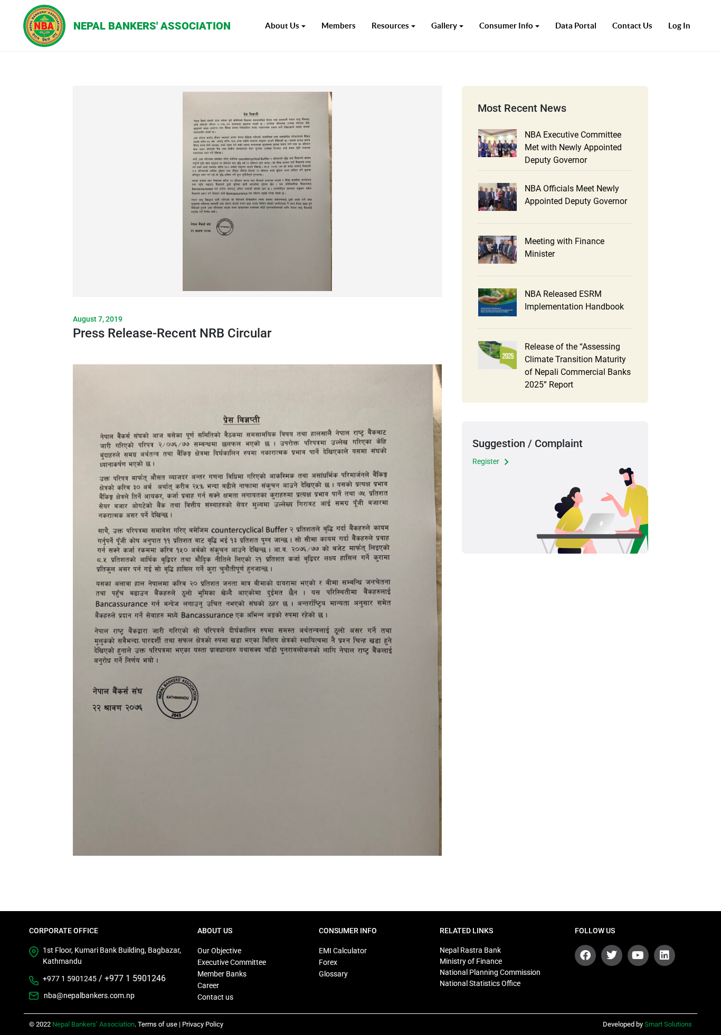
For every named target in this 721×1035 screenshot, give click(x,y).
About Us (282, 25)
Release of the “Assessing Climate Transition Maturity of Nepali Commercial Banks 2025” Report (578, 366)
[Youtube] (638, 955)
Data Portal (575, 25)
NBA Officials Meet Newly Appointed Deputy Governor (576, 194)
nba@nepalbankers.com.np (89, 995)
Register (485, 461)
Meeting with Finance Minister (564, 247)
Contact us (215, 997)
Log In (679, 25)
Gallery (444, 25)
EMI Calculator (343, 950)
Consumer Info (506, 25)
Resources (390, 25)
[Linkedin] (664, 955)
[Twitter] (611, 955)
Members (338, 25)
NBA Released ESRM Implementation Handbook (574, 300)
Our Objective (219, 950)
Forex (328, 962)
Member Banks (221, 974)
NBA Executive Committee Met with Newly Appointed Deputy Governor (573, 147)
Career (208, 985)
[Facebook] (585, 955)
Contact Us (632, 25)
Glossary (333, 974)
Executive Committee (231, 962)
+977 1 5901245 (70, 978)
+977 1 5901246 (135, 978)
